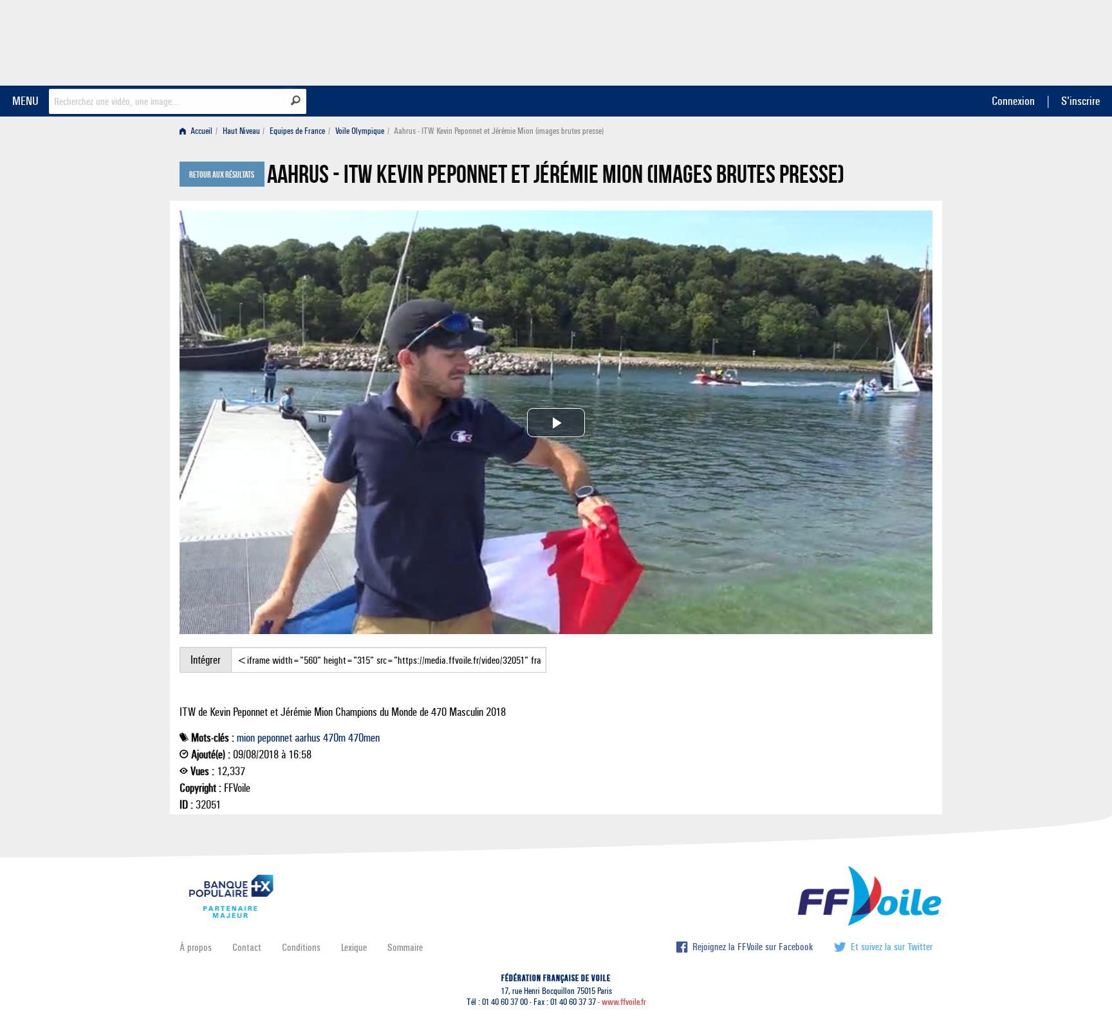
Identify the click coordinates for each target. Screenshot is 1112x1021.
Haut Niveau (241, 131)
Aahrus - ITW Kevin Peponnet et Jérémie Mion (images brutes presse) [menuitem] (499, 131)
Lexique (354, 947)
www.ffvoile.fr (624, 1002)
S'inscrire (1080, 100)
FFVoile (851, 40)
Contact (246, 947)
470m (334, 737)
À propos (196, 947)
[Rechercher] (296, 100)
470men (364, 737)
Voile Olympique (359, 131)
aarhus (307, 737)
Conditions (301, 947)
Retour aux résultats (221, 175)
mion (246, 737)
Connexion (1013, 100)
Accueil (200, 131)
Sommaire (405, 947)
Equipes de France (297, 131)
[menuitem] (199, 131)
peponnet (274, 737)
